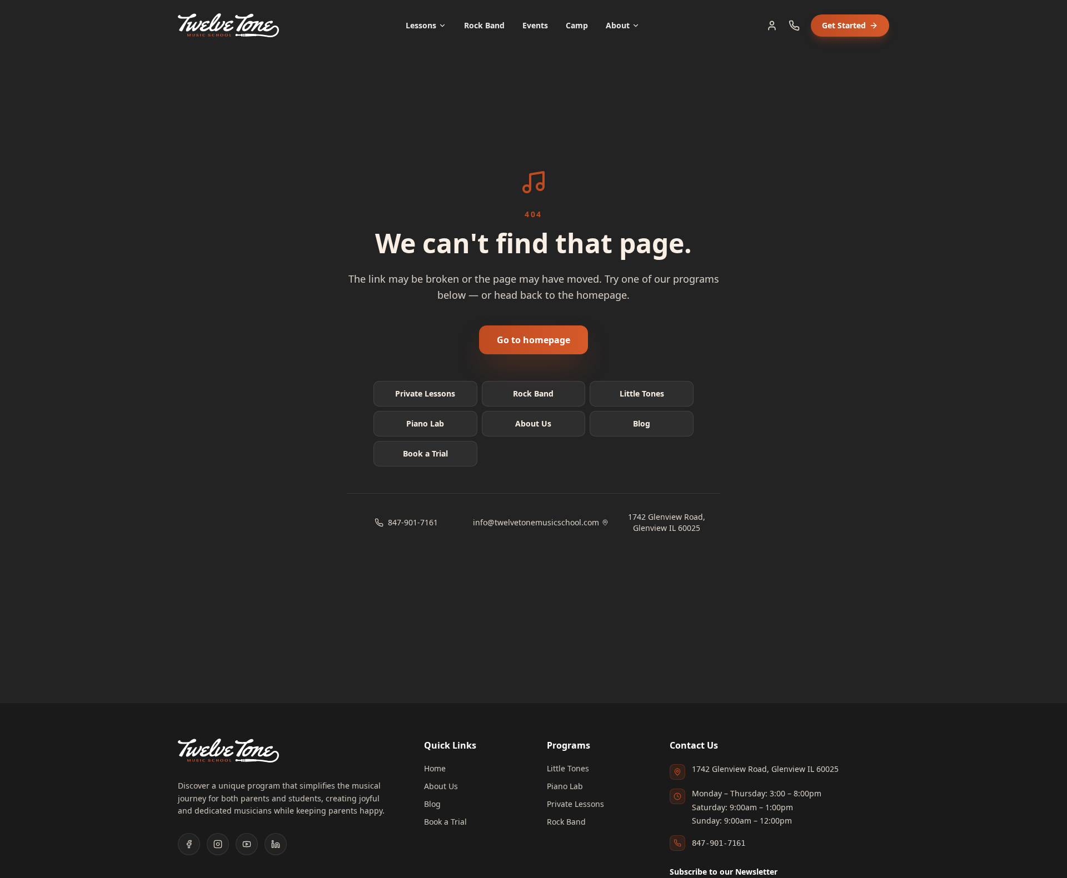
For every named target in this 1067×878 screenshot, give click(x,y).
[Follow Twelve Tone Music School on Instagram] (218, 844)
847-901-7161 (413, 522)
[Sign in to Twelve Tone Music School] (771, 25)
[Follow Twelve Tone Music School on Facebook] (189, 844)
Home (435, 768)
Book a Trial (425, 453)
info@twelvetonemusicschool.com (533, 522)
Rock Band (484, 25)
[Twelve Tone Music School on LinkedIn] (276, 844)
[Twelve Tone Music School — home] (228, 25)
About (618, 25)
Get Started (844, 25)
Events (535, 25)
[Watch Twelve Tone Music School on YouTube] (247, 844)
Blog (641, 423)
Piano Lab (425, 423)
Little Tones (642, 393)
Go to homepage (533, 340)
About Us (533, 423)
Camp (577, 25)
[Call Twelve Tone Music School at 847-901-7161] (794, 25)
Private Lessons (425, 393)
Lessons (421, 25)
